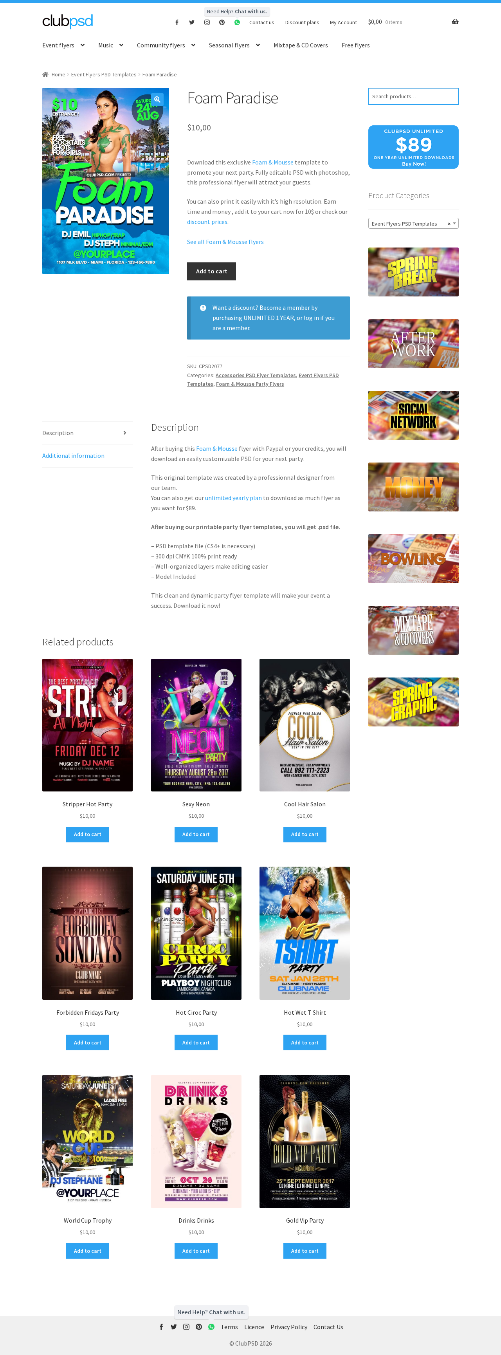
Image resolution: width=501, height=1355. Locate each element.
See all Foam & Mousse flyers (225, 242)
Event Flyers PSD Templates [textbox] (411, 223)
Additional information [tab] (73, 455)
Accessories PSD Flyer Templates (256, 375)
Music (105, 45)
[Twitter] (192, 22)
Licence (254, 1327)
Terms (229, 1327)
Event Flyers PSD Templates (104, 74)
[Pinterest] (222, 22)
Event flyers (58, 45)
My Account (343, 22)
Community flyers (161, 45)
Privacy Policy (288, 1327)
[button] (157, 99)
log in (311, 318)
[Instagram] (207, 22)
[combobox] (413, 223)
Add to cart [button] (87, 834)
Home (58, 74)
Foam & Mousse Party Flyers (250, 383)
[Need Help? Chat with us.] (211, 1327)
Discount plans (302, 22)
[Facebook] (177, 22)
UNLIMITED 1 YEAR (268, 318)
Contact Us (328, 1327)
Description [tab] (58, 433)
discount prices (207, 222)
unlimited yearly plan (233, 498)
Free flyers (356, 45)
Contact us (261, 22)
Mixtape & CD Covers (301, 45)
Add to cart (211, 271)
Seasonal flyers (229, 45)
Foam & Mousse (273, 162)
